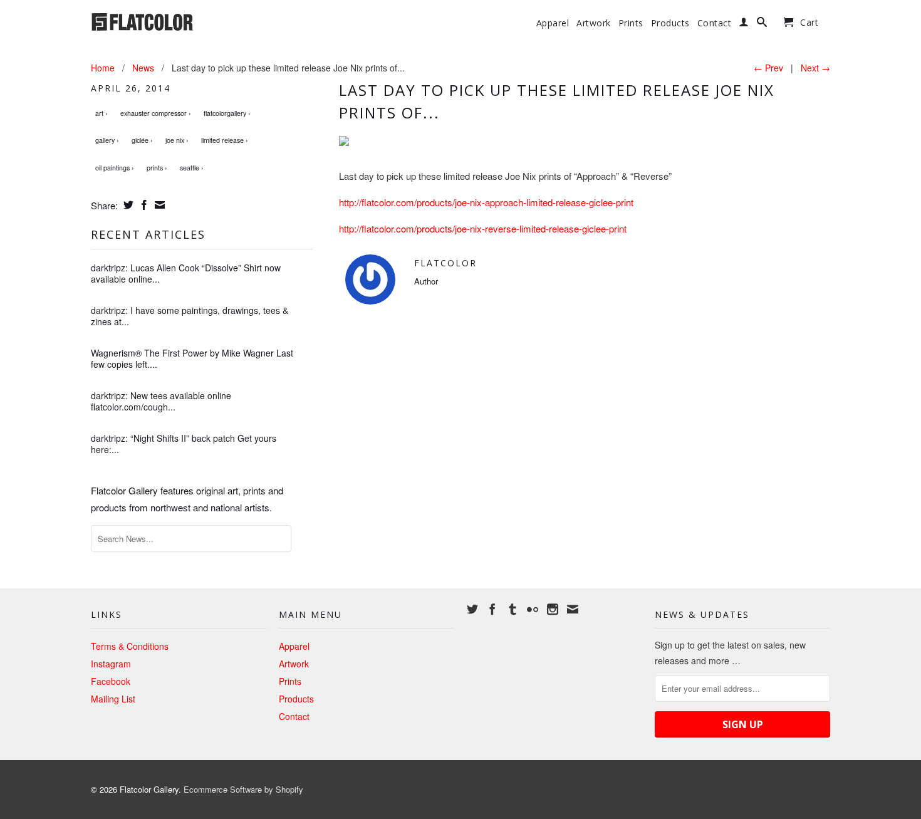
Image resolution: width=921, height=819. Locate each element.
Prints (630, 23)
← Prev (768, 67)
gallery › (107, 140)
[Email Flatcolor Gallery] (572, 609)
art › (101, 113)
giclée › (142, 140)
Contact (714, 23)
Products (670, 23)
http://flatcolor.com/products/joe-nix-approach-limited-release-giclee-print (486, 202)
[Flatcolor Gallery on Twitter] (472, 609)
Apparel (553, 23)
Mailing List (113, 698)
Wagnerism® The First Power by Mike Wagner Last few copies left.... (192, 358)
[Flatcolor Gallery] (178, 20)
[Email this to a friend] (158, 205)
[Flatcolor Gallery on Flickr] (532, 609)
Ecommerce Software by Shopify (243, 789)
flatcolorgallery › (227, 113)
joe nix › (177, 140)
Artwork (593, 23)
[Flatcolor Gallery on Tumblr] (512, 609)
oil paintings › (114, 167)
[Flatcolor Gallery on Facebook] (492, 609)
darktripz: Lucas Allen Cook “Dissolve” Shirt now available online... (186, 273)
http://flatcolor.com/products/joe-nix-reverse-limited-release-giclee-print (483, 228)
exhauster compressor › (155, 113)
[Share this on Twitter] (126, 205)
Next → (815, 67)
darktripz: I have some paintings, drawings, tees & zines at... (189, 316)
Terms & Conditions (130, 646)
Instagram (111, 663)
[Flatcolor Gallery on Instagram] (552, 609)
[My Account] (744, 24)
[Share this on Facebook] (142, 205)
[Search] (762, 24)
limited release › (224, 140)
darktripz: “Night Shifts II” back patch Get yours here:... (183, 443)
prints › (157, 167)
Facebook (110, 681)
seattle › (192, 167)
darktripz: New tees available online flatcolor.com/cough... (161, 401)
